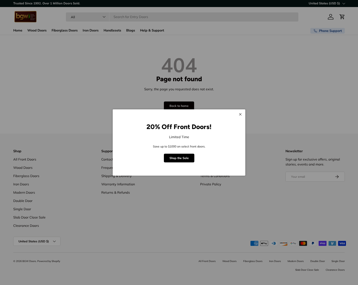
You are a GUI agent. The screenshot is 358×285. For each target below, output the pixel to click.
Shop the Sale (179, 158)
